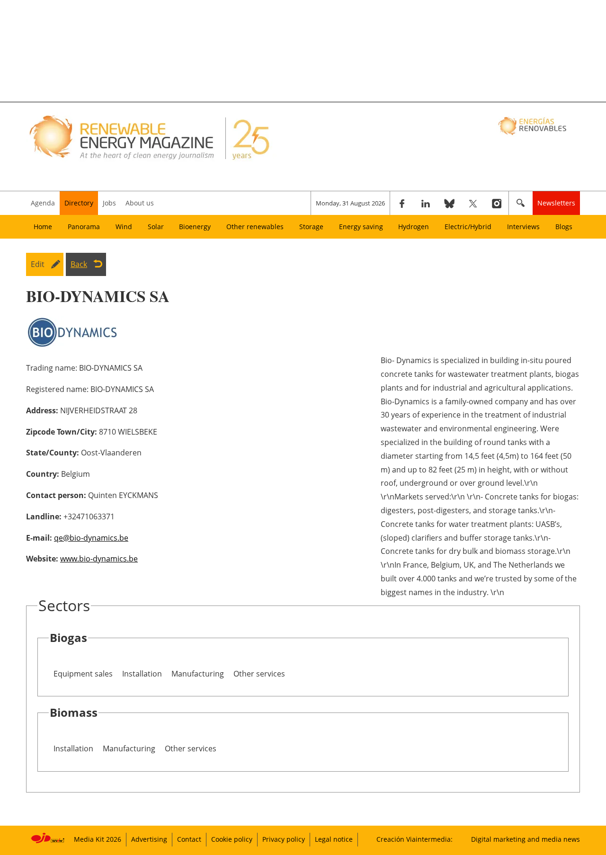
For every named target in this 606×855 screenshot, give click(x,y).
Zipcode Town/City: (61, 432)
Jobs (109, 202)
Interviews (523, 226)
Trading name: (51, 368)
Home (43, 226)
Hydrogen (413, 226)
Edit (38, 264)
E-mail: (39, 538)
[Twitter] (473, 203)
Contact (189, 839)
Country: (42, 474)
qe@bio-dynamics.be (91, 538)
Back (79, 264)
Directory (78, 202)
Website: (42, 558)
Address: (42, 410)
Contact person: (56, 495)
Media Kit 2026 (97, 839)
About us (139, 202)
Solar (156, 226)
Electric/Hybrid (468, 226)
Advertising (149, 839)
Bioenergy (195, 226)
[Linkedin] (425, 203)
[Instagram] (496, 203)
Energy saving (361, 226)
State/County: (52, 452)
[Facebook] (402, 203)
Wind (124, 226)
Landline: (44, 516)
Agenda (43, 202)
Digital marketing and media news (525, 839)
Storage (311, 226)
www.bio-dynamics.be (99, 558)
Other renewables (255, 226)
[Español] (533, 125)
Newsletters (556, 202)
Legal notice (334, 839)
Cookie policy (231, 839)
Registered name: (57, 389)
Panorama (84, 226)
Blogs (563, 226)
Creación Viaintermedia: (414, 839)
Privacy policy (283, 839)
